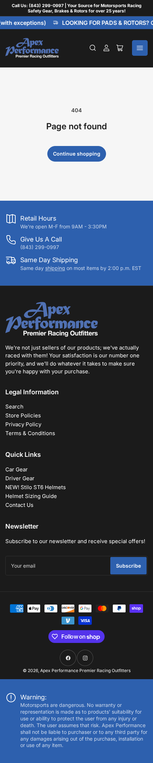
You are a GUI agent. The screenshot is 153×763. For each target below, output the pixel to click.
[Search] (93, 48)
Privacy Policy (23, 424)
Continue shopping (76, 154)
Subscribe (128, 566)
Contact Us (19, 505)
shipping (55, 268)
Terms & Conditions (30, 433)
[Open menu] (140, 48)
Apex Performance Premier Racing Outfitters (85, 670)
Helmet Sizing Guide (31, 496)
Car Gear (16, 469)
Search (14, 406)
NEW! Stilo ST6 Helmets (35, 487)
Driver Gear (20, 478)
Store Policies (23, 415)
